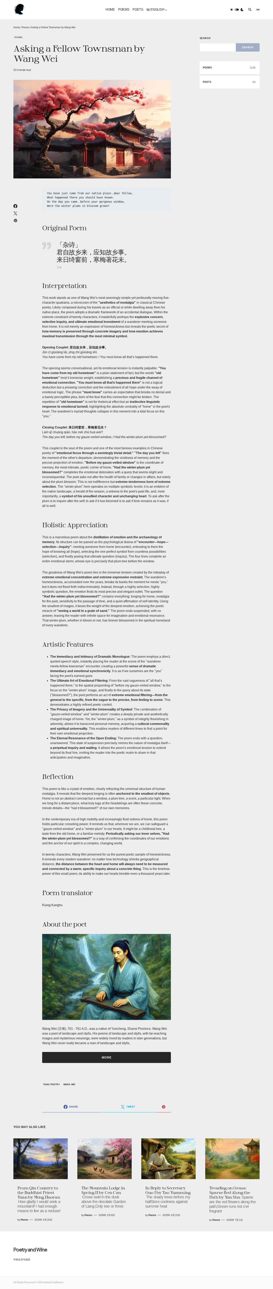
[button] (237, 9)
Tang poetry (51, 1084)
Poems (25, 27)
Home (16, 27)
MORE (106, 1057)
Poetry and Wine (30, 1249)
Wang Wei (69, 1084)
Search (205, 38)
